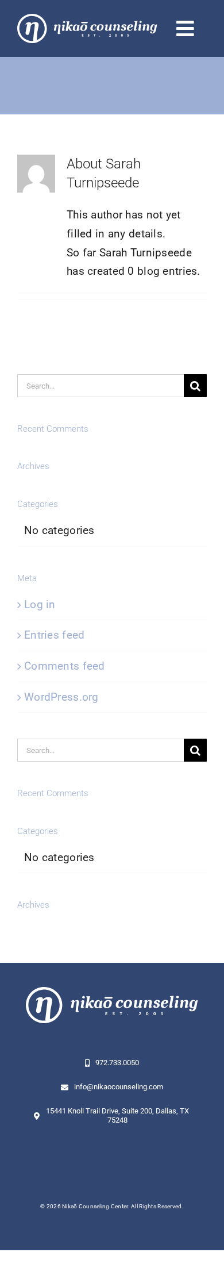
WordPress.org (61, 697)
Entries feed (54, 635)
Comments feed (64, 666)
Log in (40, 604)
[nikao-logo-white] (87, 19)
